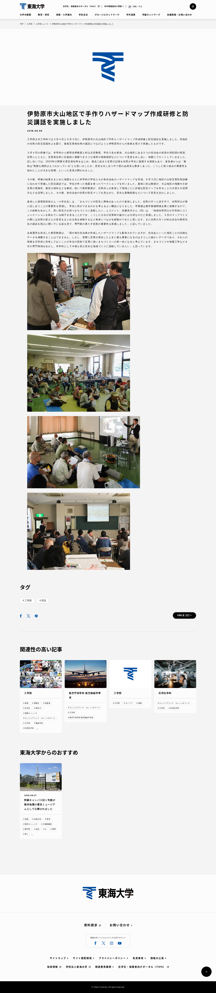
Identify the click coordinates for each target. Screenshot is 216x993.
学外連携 (130, 14)
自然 (37, 829)
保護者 (47, 703)
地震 (26, 819)
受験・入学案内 (64, 14)
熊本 (48, 819)
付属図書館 (47, 824)
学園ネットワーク (151, 14)
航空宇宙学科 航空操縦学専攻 (81, 718)
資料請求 (91, 925)
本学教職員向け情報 (113, 6)
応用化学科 (29, 728)
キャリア (128, 703)
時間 (54, 829)
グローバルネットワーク (107, 14)
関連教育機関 (103, 967)
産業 (26, 703)
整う (26, 834)
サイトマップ (58, 958)
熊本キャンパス (31, 824)
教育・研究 (43, 14)
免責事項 (138, 958)
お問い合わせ (120, 925)
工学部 (28, 600)
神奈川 (38, 708)
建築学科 (39, 723)
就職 (140, 703)
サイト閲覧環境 (82, 958)
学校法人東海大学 (76, 967)
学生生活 (83, 14)
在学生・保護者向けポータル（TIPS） (80, 6)
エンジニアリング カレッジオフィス (40, 718)
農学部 (27, 829)
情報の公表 (157, 958)
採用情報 (52, 967)
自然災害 (37, 819)
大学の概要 (25, 14)
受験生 (36, 703)
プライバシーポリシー (112, 958)
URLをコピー (184, 615)
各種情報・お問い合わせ (179, 14)
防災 (44, 600)
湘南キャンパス (31, 713)
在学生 (27, 708)
